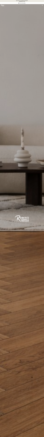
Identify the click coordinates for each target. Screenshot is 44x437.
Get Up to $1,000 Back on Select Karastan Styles (22, 1)
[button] (22, 3)
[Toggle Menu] (42, 5)
